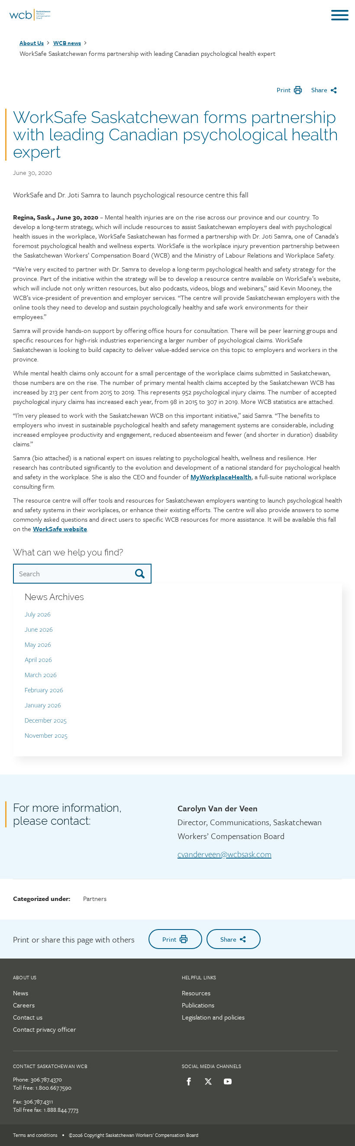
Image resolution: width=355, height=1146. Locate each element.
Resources (196, 993)
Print (283, 89)
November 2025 (46, 736)
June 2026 (39, 630)
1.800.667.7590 (53, 1087)
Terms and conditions (35, 1135)
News (20, 993)
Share (319, 89)
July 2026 (38, 614)
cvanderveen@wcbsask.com (224, 854)
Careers (24, 1005)
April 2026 (38, 660)
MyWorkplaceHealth (221, 476)
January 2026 (43, 705)
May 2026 (38, 645)
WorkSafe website (60, 528)
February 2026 (44, 690)
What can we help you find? (68, 552)
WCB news (67, 43)
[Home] (29, 18)
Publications (198, 1005)
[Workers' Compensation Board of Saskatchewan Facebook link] (187, 1081)
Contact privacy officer (44, 1029)
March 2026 (41, 675)
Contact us (27, 1017)
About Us (31, 43)
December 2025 (46, 721)
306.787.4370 (46, 1079)
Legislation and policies (213, 1017)
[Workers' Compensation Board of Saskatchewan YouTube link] (226, 1081)
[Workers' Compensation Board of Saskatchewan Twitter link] (206, 1081)
